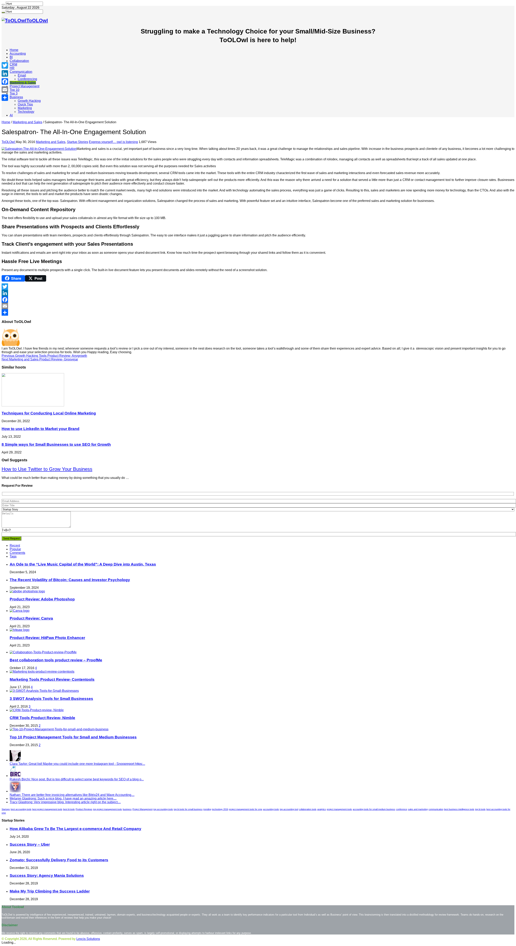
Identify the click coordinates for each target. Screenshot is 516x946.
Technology (26, 111)
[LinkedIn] (258, 293)
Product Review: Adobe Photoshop (42, 599)
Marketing (25, 108)
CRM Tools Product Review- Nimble (42, 718)
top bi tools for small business (188, 809)
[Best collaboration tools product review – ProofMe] (43, 652)
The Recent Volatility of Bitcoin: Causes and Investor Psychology (70, 580)
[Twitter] (258, 286)
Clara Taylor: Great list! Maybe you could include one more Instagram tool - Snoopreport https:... (77, 763)
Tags (13, 556)
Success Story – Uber (30, 844)
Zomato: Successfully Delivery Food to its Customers (59, 860)
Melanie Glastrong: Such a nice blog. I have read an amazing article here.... (63, 798)
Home (14, 50)
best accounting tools (21, 809)
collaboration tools (307, 809)
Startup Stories (77, 142)
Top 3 (14, 93)
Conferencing (27, 79)
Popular (15, 549)
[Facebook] (258, 299)
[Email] (258, 306)
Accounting (18, 53)
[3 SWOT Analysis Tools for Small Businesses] (44, 690)
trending (207, 809)
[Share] (258, 312)
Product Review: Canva (31, 618)
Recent (15, 545)
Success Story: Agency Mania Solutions (47, 875)
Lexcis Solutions (88, 939)
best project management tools (47, 809)
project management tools (339, 809)
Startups (6, 809)
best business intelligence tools (459, 809)
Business (16, 97)
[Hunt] (3, 4)
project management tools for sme (245, 809)
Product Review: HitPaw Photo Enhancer (47, 638)
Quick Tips (25, 104)
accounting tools (271, 809)
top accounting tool (289, 809)
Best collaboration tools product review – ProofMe (56, 660)
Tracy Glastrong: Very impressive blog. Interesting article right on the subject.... (65, 802)
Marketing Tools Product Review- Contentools (52, 679)
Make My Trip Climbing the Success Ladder (50, 891)
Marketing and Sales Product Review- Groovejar (40, 359)
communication (436, 809)
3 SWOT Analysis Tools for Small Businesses (51, 698)
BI (11, 57)
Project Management (24, 86)
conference (401, 809)
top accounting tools (163, 809)
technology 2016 (220, 809)
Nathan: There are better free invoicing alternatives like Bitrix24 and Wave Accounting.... (72, 795)
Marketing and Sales (27, 122)
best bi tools (69, 809)
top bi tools (480, 809)
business (127, 809)
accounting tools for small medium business (374, 809)
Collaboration (19, 61)
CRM (13, 64)
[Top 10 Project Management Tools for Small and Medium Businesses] (59, 729)
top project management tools (107, 809)
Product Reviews (84, 809)
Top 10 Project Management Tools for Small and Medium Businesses (73, 737)
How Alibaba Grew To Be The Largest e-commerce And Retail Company (75, 829)
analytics (321, 809)
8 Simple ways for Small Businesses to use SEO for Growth (56, 444)
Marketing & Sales (23, 82)
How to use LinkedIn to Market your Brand (40, 429)
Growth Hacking (29, 100)
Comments (17, 552)
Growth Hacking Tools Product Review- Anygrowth (44, 355)
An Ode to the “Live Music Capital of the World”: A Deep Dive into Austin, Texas (83, 564)
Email (22, 75)
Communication (21, 71)
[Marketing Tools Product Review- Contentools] (42, 671)
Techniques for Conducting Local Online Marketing (49, 413)
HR (12, 68)
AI (11, 115)
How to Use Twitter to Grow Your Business (47, 469)
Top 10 (14, 90)
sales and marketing (418, 809)
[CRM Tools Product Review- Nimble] (37, 710)
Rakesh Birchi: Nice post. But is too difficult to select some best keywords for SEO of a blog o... (77, 779)
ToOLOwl (9, 142)
